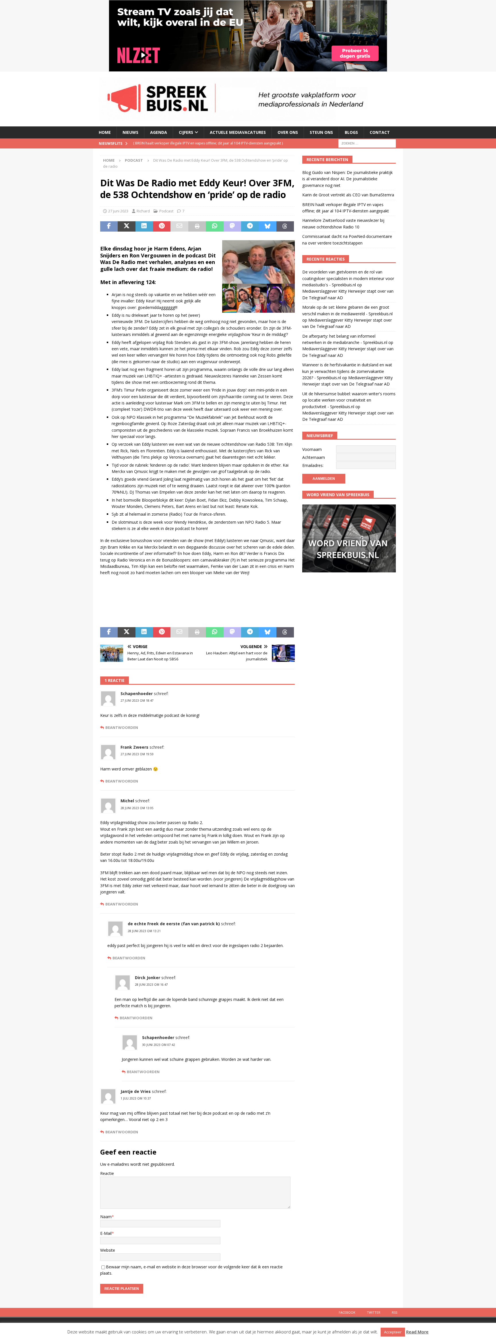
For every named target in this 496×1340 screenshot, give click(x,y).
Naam (106, 1216)
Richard (143, 211)
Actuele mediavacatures (238, 132)
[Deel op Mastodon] (232, 226)
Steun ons (321, 132)
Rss (394, 1312)
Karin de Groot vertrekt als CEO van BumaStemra (348, 194)
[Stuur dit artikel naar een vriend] (179, 226)
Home (105, 132)
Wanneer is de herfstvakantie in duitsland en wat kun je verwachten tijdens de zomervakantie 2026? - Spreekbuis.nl (347, 371)
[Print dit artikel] (197, 226)
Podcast (166, 211)
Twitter (373, 1312)
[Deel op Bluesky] (267, 226)
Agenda (158, 132)
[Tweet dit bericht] (126, 226)
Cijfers (186, 132)
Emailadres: (312, 465)
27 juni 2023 (118, 211)
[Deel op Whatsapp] (214, 226)
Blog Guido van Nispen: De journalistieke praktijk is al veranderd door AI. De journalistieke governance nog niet (347, 179)
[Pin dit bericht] (161, 226)
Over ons (288, 132)
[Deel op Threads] (285, 226)
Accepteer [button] (393, 1332)
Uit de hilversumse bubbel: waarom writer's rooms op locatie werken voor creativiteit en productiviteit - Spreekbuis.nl (349, 400)
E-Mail (106, 1233)
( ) (196, 143)
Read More (417, 1332)
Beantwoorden (121, 727)
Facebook (347, 1312)
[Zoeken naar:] (367, 143)
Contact (380, 132)
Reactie (107, 1173)
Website (107, 1250)
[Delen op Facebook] (109, 226)
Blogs (351, 132)
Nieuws (130, 132)
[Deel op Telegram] (250, 226)
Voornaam (312, 449)
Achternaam (313, 457)
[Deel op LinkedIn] (144, 226)
